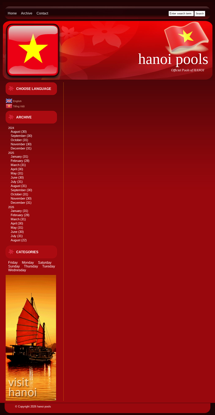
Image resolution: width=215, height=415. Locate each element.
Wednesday (17, 270)
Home (12, 13)
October (16, 140)
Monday (28, 262)
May (14, 173)
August (15, 131)
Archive (26, 13)
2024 (20, 138)
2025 (20, 177)
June (14, 177)
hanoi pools (173, 59)
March (15, 165)
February (17, 160)
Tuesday (48, 266)
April (14, 169)
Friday (13, 262)
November (18, 144)
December (18, 148)
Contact (42, 13)
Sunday (14, 266)
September (18, 135)
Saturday (44, 262)
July (13, 181)
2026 (18, 224)
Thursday (31, 266)
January (16, 156)
